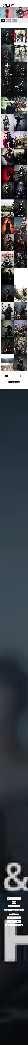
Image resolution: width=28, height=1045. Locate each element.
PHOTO (13, 20)
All (2, 20)
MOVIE (7, 20)
